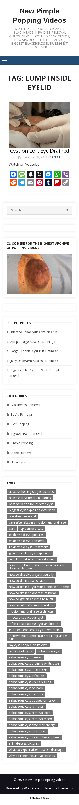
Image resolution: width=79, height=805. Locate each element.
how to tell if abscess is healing (31, 605)
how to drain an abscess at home (33, 593)
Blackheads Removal (25, 405)
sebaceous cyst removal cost (29, 713)
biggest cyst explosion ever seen (32, 510)
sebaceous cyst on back (26, 688)
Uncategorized (21, 462)
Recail (56, 157)
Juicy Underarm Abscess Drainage (34, 361)
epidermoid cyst (31, 528)
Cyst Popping (20, 424)
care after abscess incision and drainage (37, 522)
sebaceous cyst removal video (30, 719)
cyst (12, 528)
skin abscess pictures (24, 743)
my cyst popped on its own (28, 645)
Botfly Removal (21, 414)
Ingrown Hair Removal (26, 434)
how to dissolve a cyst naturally (31, 574)
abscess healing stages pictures (31, 492)
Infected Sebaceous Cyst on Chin (33, 332)
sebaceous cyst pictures (26, 694)
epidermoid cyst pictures (26, 535)
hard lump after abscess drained (32, 559)
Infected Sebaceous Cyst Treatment (34, 630)
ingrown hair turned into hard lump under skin (38, 637)
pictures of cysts (20, 651)
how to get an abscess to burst (31, 599)
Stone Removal (21, 453)
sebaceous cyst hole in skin (28, 669)
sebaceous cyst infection (26, 676)
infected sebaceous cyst (26, 617)
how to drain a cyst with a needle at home (39, 587)
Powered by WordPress (23, 788)
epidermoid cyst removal (26, 541)
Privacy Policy (39, 798)
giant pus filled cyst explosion (29, 553)
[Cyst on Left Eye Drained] (39, 124)
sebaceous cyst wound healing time (34, 737)
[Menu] (4, 60)
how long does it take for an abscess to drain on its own (37, 566)
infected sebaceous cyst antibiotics (34, 624)
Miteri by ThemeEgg (59, 788)
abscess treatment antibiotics (30, 498)
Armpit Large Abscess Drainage (32, 341)
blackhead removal (22, 516)
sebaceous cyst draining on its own (34, 663)
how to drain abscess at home (30, 580)
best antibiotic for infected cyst (31, 504)
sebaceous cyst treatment (27, 731)
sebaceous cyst (49, 651)
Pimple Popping (22, 443)
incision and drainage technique (31, 611)
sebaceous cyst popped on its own (33, 700)
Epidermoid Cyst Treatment (28, 547)
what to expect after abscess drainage (36, 749)
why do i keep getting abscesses (32, 756)
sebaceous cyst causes (25, 657)
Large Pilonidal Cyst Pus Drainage (34, 351)
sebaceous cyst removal (26, 706)
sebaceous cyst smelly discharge (32, 725)
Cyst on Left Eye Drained (39, 150)
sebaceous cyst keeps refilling (30, 682)
